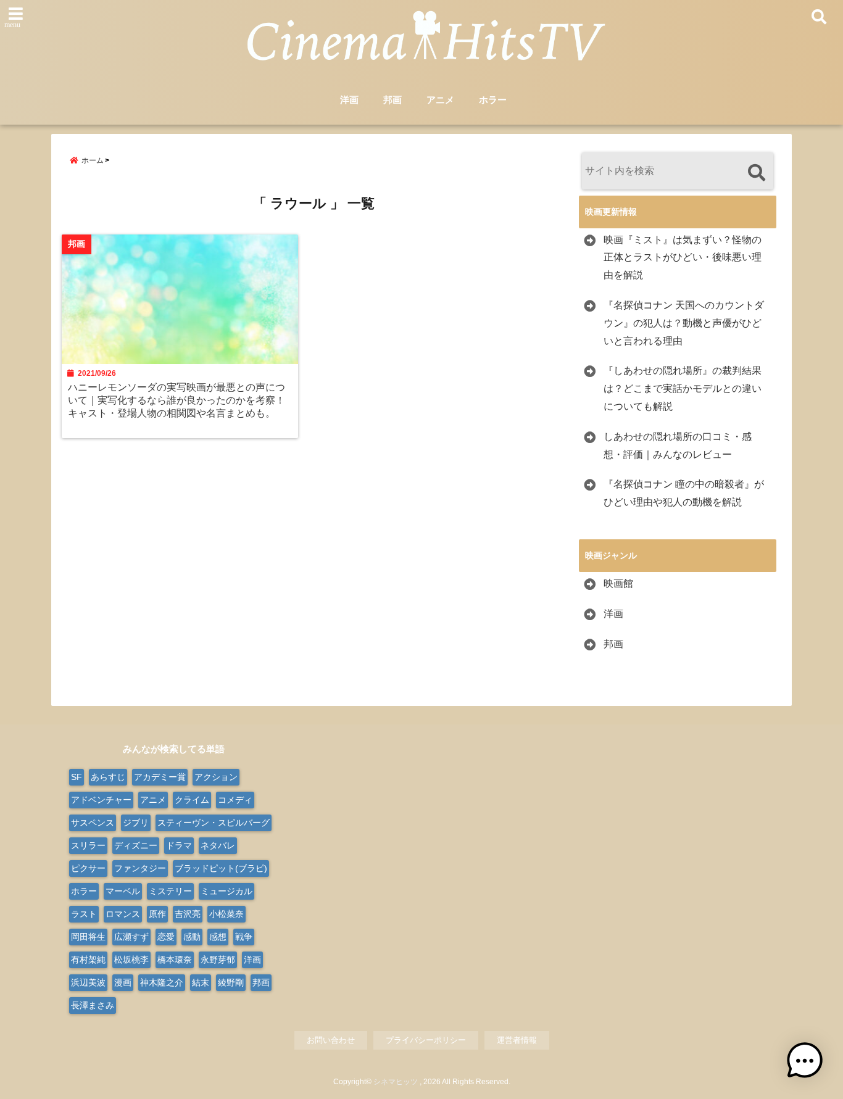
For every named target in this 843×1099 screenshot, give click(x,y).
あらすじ (108, 777)
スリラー (88, 845)
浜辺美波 (88, 982)
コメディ (235, 800)
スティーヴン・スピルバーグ (213, 822)
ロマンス (123, 914)
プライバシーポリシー (426, 1040)
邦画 (392, 99)
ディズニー (135, 845)
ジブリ (136, 822)
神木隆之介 (161, 982)
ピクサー (88, 868)
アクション (216, 777)
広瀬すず (131, 937)
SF (76, 777)
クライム (192, 800)
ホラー (493, 99)
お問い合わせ (331, 1040)
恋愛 (166, 937)
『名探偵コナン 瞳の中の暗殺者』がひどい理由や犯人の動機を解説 (684, 493)
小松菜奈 (226, 914)
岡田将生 (88, 937)
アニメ (440, 99)
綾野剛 (231, 982)
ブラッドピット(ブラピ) (221, 868)
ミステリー (170, 891)
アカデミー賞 (160, 777)
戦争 (243, 937)
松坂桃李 (131, 959)
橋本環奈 (174, 959)
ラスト (84, 914)
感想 (217, 937)
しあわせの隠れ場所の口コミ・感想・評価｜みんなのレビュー (678, 445)
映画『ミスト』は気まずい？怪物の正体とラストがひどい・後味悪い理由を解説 (683, 257)
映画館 (618, 583)
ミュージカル (226, 891)
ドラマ (179, 845)
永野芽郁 (218, 959)
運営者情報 (517, 1040)
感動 (192, 937)
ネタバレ (218, 845)
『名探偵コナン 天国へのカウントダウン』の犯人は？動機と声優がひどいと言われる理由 (684, 323)
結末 (200, 982)
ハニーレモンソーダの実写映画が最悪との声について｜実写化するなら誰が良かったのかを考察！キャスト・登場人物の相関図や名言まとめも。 (176, 399)
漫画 (122, 982)
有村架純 (88, 959)
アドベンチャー (101, 800)
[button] (804, 1060)
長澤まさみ (92, 1005)
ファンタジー (140, 868)
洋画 (349, 99)
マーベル (123, 891)
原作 (157, 914)
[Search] (756, 172)
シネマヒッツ (395, 1081)
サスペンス (92, 822)
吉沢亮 (188, 914)
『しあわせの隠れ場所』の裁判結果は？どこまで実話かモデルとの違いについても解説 (683, 388)
